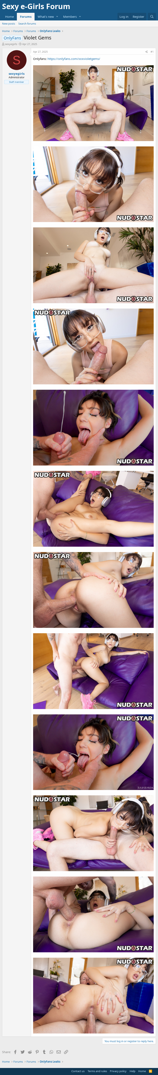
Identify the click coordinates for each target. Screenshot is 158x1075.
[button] (57, 16)
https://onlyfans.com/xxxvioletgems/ (74, 59)
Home (9, 16)
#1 (152, 51)
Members (70, 16)
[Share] (146, 52)
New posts (8, 23)
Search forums (27, 23)
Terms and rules (97, 1071)
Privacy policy (118, 1071)
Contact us (78, 1071)
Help (132, 1071)
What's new (46, 16)
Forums (25, 16)
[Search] (152, 16)
